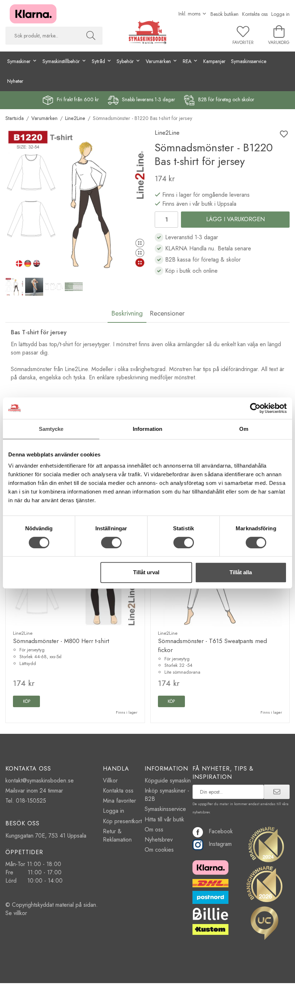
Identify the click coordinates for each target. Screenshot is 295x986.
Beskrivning (127, 313)
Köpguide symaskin (168, 780)
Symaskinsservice (248, 61)
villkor (20, 913)
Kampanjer (214, 61)
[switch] (111, 542)
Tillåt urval (146, 572)
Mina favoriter (119, 801)
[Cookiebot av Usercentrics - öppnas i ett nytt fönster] (255, 408)
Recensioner (167, 313)
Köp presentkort (122, 821)
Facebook (221, 831)
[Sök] (91, 36)
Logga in (280, 14)
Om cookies (159, 850)
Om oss (154, 829)
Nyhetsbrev (159, 839)
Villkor (110, 780)
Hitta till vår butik (164, 819)
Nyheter (15, 81)
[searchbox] (42, 36)
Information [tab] (147, 429)
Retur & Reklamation (117, 835)
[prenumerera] (277, 792)
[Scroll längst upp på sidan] (279, 976)
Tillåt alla (241, 572)
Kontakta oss (255, 14)
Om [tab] (243, 429)
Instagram (220, 844)
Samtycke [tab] (51, 429)
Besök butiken (224, 14)
